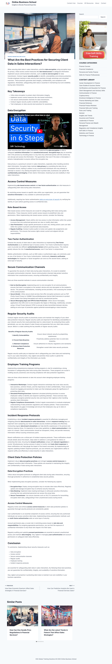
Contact (103, 3)
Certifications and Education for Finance (92, 88)
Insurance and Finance (86, 118)
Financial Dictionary (85, 103)
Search (81, 14)
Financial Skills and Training (88, 108)
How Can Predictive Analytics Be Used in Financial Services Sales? (60, 588)
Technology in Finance (86, 135)
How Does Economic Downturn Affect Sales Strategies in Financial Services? (19, 588)
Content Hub (71, 3)
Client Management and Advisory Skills (92, 90)
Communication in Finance (88, 93)
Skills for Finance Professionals (89, 75)
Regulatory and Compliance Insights (91, 128)
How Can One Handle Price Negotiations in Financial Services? (20, 632)
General (81, 113)
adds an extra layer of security (50, 199)
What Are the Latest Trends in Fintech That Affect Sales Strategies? (56, 632)
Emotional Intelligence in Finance (90, 98)
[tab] (36, 641)
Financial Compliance (86, 69)
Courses (80, 3)
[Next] (69, 623)
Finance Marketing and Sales (16, 56)
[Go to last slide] (10, 623)
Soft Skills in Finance (86, 130)
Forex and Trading (85, 110)
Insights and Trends (85, 115)
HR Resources (89, 3)
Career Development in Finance (89, 83)
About (97, 3)
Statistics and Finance (86, 133)
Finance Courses (84, 66)
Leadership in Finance (86, 120)
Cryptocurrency (84, 95)
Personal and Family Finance (88, 72)
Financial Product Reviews (88, 105)
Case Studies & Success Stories (89, 85)
